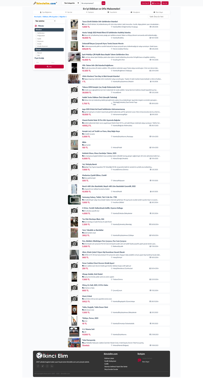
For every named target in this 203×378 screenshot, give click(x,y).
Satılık (39, 39)
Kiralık (39, 44)
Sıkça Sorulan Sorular (111, 369)
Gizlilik (106, 364)
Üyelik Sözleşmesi (110, 361)
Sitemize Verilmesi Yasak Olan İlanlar (115, 366)
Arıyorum (40, 41)
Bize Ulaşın (145, 362)
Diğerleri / (63, 17)
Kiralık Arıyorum (42, 46)
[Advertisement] (12, 38)
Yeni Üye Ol (145, 3)
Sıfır (38, 55)
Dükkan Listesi (109, 358)
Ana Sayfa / (38, 17)
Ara (103, 3)
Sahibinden (41, 33)
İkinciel (39, 53)
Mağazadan (41, 35)
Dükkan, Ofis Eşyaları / (51, 17)
